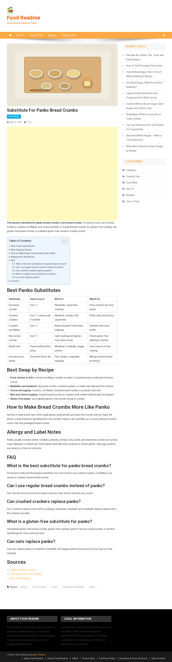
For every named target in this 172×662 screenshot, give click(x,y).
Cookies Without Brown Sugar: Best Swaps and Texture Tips (144, 106)
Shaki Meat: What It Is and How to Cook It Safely (143, 116)
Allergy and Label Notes (22, 256)
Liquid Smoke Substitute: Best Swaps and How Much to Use (142, 95)
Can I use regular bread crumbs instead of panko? (40, 267)
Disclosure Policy (107, 658)
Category (131, 170)
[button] (63, 241)
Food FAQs (14, 116)
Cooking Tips (69, 35)
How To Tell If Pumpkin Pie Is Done (144, 65)
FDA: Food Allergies (20, 578)
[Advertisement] (62, 150)
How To (20, 35)
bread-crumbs (39, 587)
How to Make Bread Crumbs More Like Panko (33, 253)
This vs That (36, 35)
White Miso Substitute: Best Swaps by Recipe (144, 148)
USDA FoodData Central (22, 569)
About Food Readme (33, 658)
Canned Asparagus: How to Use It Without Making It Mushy (143, 74)
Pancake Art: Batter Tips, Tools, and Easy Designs (145, 57)
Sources (15, 281)
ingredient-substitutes (73, 587)
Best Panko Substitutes (22, 246)
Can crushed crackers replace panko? (34, 270)
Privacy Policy (88, 658)
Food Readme (23, 17)
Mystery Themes (37, 655)
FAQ (13, 260)
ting (29, 122)
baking (23, 587)
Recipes (52, 35)
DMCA (75, 658)
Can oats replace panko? (28, 277)
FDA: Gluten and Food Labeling (26, 574)
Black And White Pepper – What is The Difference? (144, 137)
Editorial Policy (158, 658)
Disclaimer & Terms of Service (133, 658)
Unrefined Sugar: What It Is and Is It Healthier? (144, 84)
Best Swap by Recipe (21, 249)
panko (92, 587)
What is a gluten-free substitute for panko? (36, 274)
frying (54, 587)
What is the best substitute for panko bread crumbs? (41, 264)
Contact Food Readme (57, 658)
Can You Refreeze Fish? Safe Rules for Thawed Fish (145, 127)
